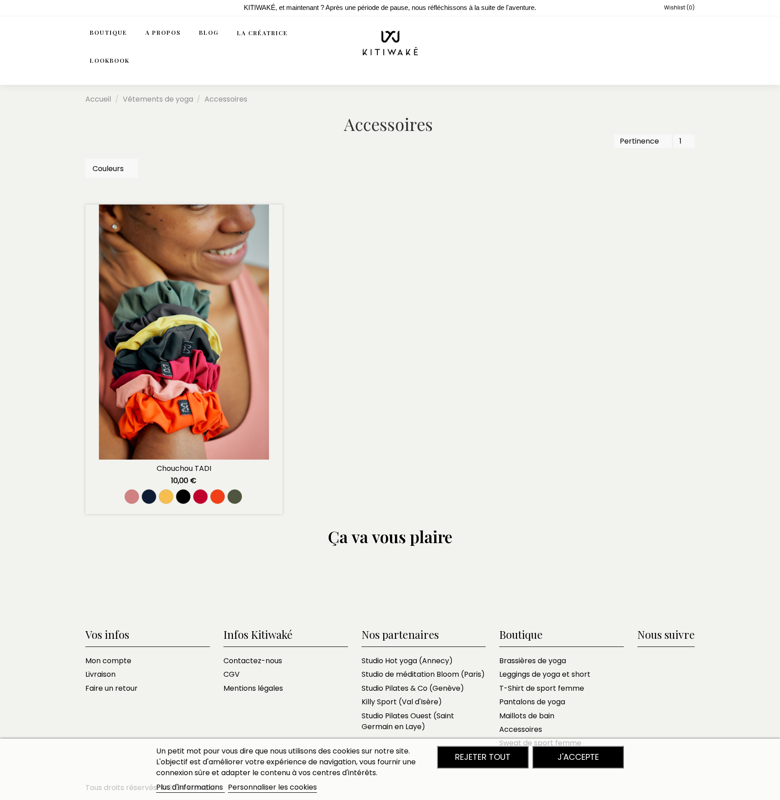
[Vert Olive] (235, 496)
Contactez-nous (252, 661)
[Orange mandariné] (217, 496)
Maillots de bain (526, 716)
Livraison (100, 674)
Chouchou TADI (184, 468)
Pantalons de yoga (532, 702)
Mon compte (108, 661)
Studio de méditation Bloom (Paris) (423, 674)
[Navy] (149, 496)
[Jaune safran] (166, 496)
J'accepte (578, 757)
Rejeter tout (483, 757)
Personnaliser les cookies (272, 787)
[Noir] (183, 496)
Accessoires (520, 729)
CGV (231, 674)
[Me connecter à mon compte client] (668, 47)
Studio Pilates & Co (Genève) (413, 688)
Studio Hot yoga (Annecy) (407, 661)
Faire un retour (111, 688)
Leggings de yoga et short (544, 674)
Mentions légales (253, 688)
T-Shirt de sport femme (541, 688)
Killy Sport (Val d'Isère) (402, 702)
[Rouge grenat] (200, 496)
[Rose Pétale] (132, 496)
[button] (168, 33)
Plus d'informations (190, 787)
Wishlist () (679, 7)
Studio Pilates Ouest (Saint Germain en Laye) (408, 721)
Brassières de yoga (532, 661)
